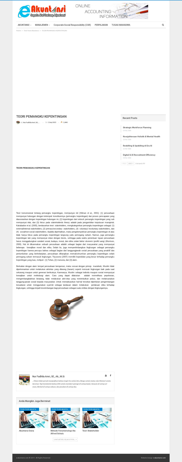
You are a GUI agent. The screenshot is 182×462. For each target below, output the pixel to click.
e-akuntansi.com (159, 458)
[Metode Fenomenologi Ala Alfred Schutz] (65, 418)
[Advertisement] (91, 52)
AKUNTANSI (23, 25)
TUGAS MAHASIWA (121, 25)
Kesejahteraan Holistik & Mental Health (141, 136)
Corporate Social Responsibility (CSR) (72, 25)
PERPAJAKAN (101, 25)
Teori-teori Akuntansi (29, 409)
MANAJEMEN (41, 25)
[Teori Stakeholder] (97, 418)
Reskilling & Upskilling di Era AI (137, 146)
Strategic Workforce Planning (137, 127)
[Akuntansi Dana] (33, 418)
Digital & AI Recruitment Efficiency (139, 155)
